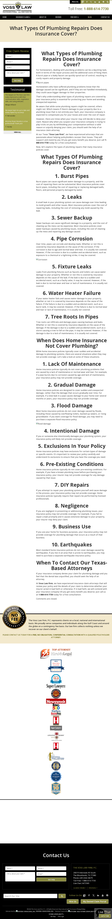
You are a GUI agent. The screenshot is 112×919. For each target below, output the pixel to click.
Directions (92, 888)
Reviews (58, 17)
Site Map (53, 916)
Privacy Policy (81, 909)
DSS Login (61, 916)
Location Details (79, 888)
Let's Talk (105, 916)
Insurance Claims (22, 17)
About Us (42, 17)
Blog (90, 17)
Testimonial (17, 89)
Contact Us (105, 17)
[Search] (108, 2)
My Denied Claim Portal (94, 901)
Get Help (17, 80)
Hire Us (75, 2)
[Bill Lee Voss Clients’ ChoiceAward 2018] (56, 671)
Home (5, 17)
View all (17, 132)
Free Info (73, 17)
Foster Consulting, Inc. (45, 911)
